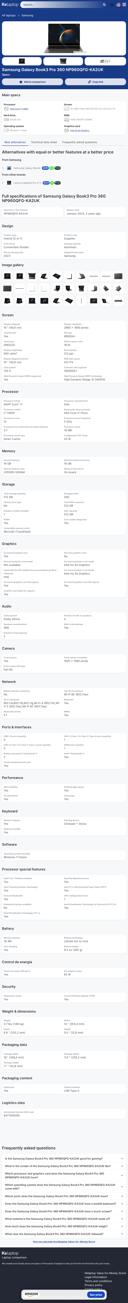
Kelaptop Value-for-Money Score (105, 1273)
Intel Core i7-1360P (19, 109)
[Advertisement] (64, 1130)
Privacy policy (93, 1285)
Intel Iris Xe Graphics (79, 130)
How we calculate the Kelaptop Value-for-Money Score (64, 1241)
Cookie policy (93, 1289)
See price (96, 1294)
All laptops (9, 15)
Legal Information (96, 1277)
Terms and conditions (98, 1281)
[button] (112, 5)
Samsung (27, 15)
